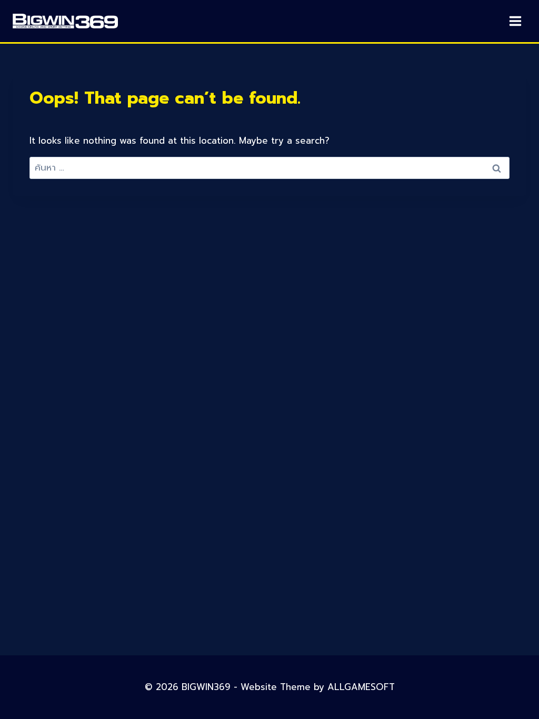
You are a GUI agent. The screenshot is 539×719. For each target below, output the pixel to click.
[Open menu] (515, 21)
